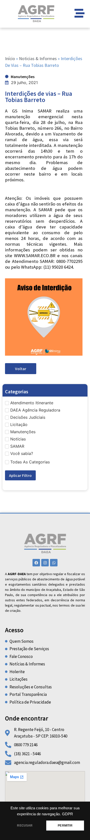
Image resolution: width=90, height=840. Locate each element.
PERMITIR (65, 825)
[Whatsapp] (54, 562)
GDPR (67, 814)
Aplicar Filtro (20, 475)
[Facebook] (36, 562)
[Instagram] (45, 562)
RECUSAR (24, 825)
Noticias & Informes (38, 58)
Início (10, 58)
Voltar (20, 368)
